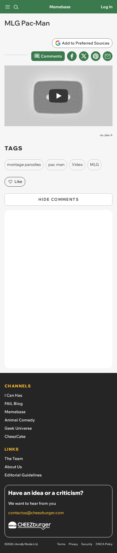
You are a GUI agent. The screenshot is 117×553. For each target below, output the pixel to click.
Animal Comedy (20, 420)
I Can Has (13, 395)
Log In (106, 6)
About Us (13, 466)
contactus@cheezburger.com (36, 512)
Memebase (59, 6)
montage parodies (24, 164)
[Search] (16, 7)
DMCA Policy (104, 544)
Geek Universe (18, 428)
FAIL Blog (14, 403)
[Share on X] (84, 56)
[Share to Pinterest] (96, 56)
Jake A (108, 135)
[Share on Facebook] (72, 56)
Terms (61, 544)
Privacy (73, 544)
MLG (94, 164)
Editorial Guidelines (23, 475)
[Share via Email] (107, 56)
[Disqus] (58, 292)
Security (86, 544)
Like (18, 181)
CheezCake (15, 436)
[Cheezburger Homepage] (58, 526)
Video (77, 164)
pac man (56, 164)
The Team (14, 458)
